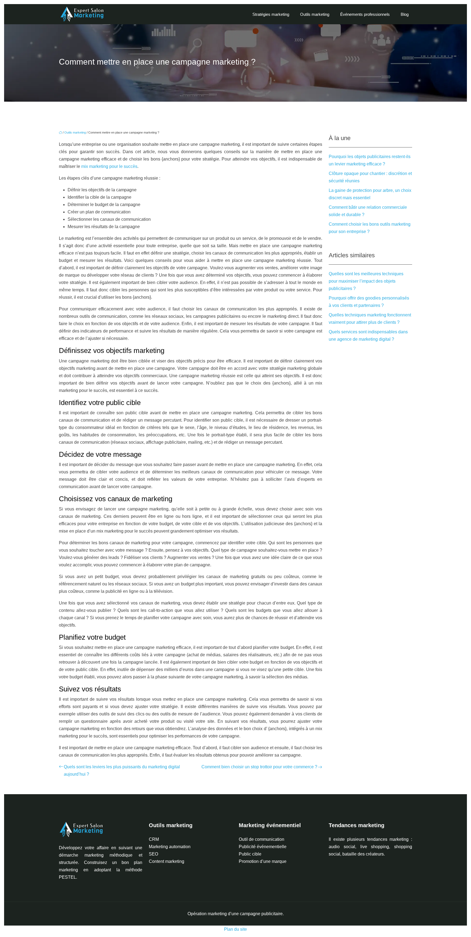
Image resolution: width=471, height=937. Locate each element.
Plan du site (235, 929)
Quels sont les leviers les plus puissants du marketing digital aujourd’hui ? (122, 770)
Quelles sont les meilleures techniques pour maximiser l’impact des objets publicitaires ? (366, 281)
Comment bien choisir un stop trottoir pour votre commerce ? (259, 766)
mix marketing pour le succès (109, 166)
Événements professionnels (365, 14)
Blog (405, 14)
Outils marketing (314, 14)
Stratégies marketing (270, 14)
